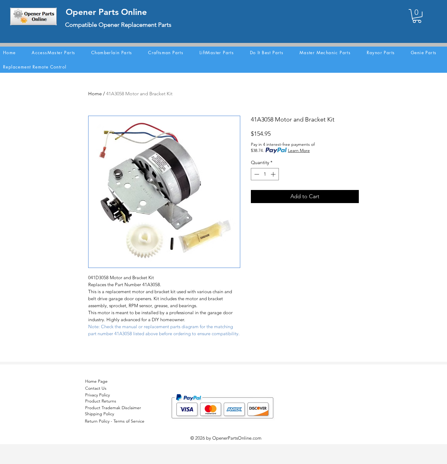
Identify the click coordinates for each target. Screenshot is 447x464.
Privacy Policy (97, 395)
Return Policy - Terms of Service (114, 421)
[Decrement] (256, 174)
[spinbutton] (264, 174)
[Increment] (273, 174)
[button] (417, 16)
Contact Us (95, 388)
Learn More (299, 150)
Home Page (96, 381)
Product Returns (100, 401)
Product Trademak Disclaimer (113, 407)
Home (95, 94)
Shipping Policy (99, 414)
